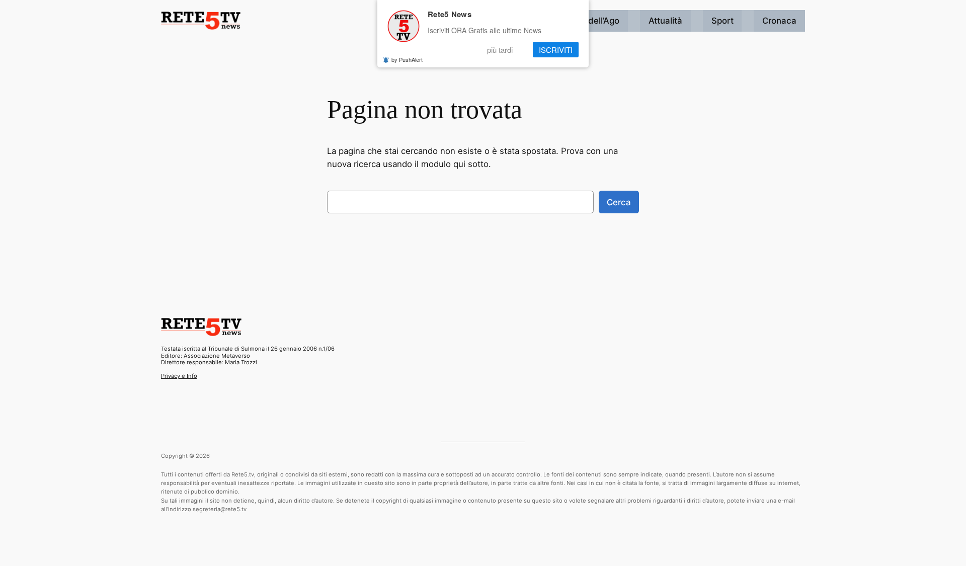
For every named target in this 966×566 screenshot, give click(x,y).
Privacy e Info (179, 375)
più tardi (500, 49)
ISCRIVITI (556, 49)
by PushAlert (407, 59)
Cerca (619, 202)
